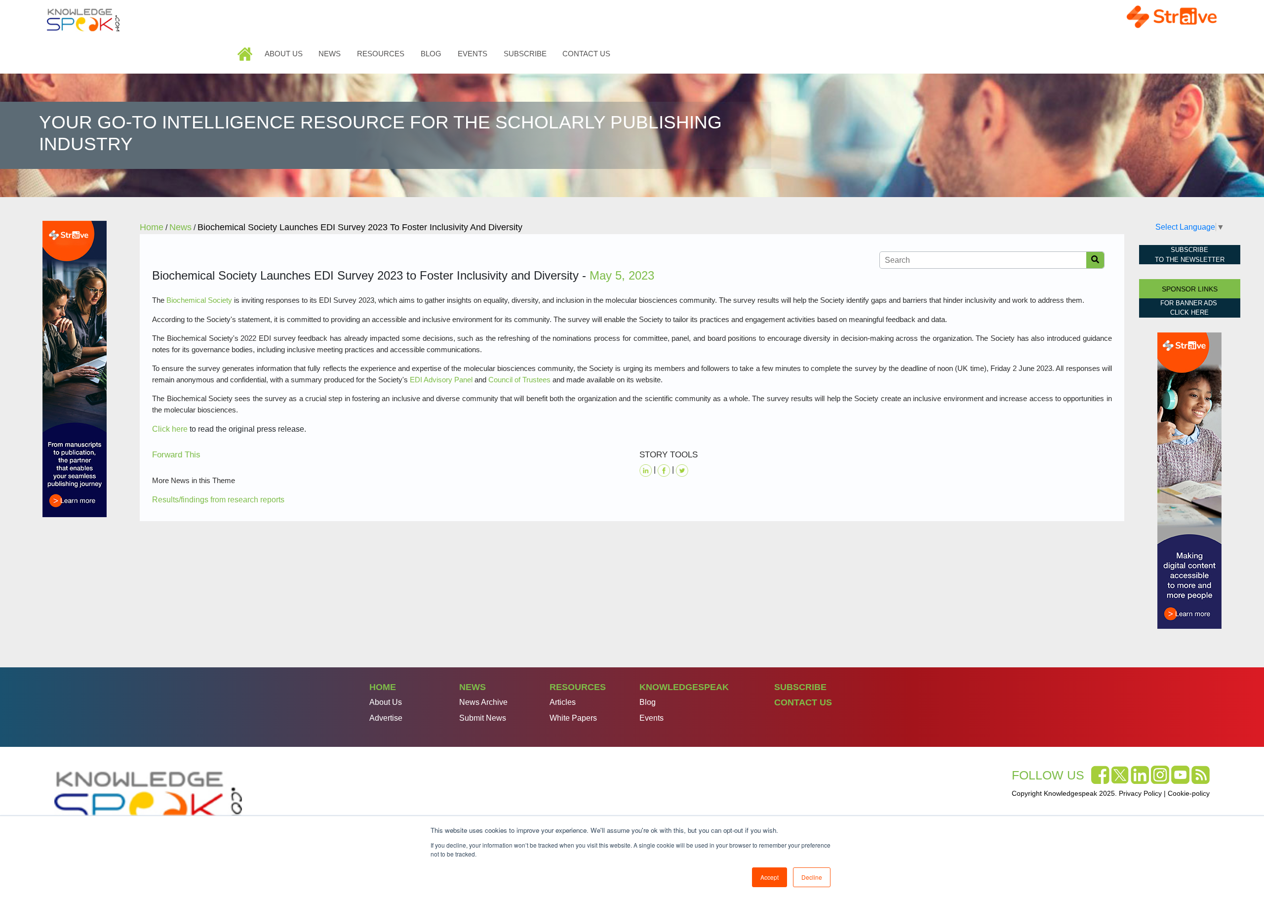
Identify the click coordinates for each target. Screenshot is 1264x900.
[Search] (1095, 260)
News (329, 53)
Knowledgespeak (684, 687)
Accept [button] (769, 877)
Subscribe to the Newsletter (1189, 254)
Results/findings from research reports (218, 499)
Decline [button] (811, 877)
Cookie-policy (1189, 793)
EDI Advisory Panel (441, 379)
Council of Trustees (519, 379)
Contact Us (586, 53)
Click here (170, 429)
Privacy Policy (1140, 793)
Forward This (176, 454)
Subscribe (525, 53)
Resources (380, 53)
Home (246, 53)
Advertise (385, 718)
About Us (284, 53)
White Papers (573, 718)
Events (472, 53)
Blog (431, 53)
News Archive (483, 702)
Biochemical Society (199, 300)
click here (1189, 312)
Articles (563, 702)
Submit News (482, 718)
